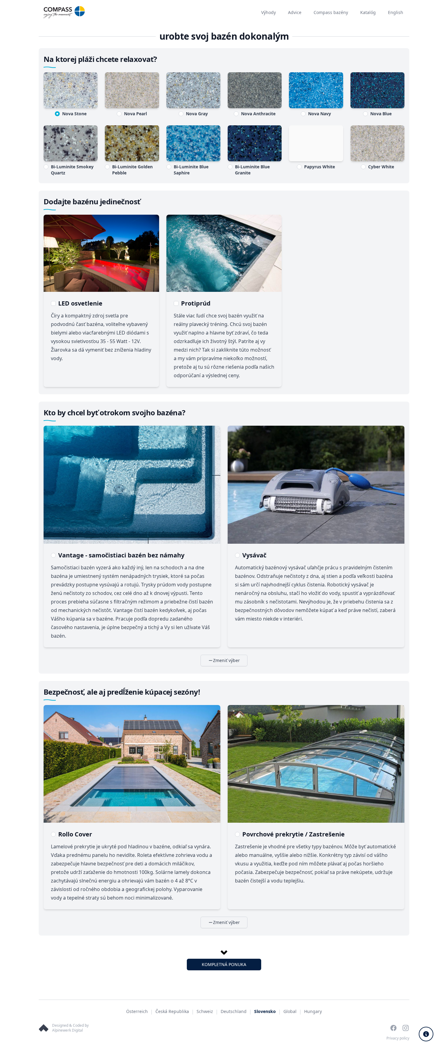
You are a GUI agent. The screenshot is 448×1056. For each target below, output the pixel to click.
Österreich (137, 1011)
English (395, 12)
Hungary (313, 1011)
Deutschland (234, 1011)
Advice (294, 12)
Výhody (268, 12)
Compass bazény (331, 12)
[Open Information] (426, 1034)
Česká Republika (172, 1011)
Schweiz (205, 1011)
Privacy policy (397, 1038)
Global (290, 1011)
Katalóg (368, 12)
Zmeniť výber (226, 660)
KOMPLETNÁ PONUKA (224, 964)
